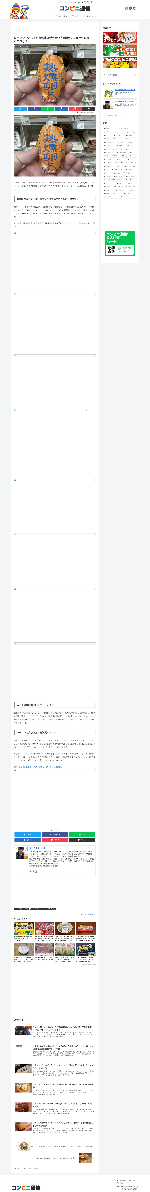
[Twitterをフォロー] (33, 871)
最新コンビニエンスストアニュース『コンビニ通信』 (41, 767)
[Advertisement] (55, 990)
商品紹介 (53, 909)
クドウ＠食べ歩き (37, 848)
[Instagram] (134, 8)
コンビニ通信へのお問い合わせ (120, 1182)
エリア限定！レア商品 (22, 909)
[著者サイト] (30, 871)
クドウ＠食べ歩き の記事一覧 (124, 101)
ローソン (44, 909)
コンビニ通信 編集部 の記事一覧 (125, 90)
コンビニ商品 (35, 909)
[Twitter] (126, 8)
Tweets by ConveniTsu (112, 115)
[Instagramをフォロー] (36, 871)
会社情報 (132, 1180)
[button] (135, 75)
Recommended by (87, 964)
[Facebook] (130, 8)
